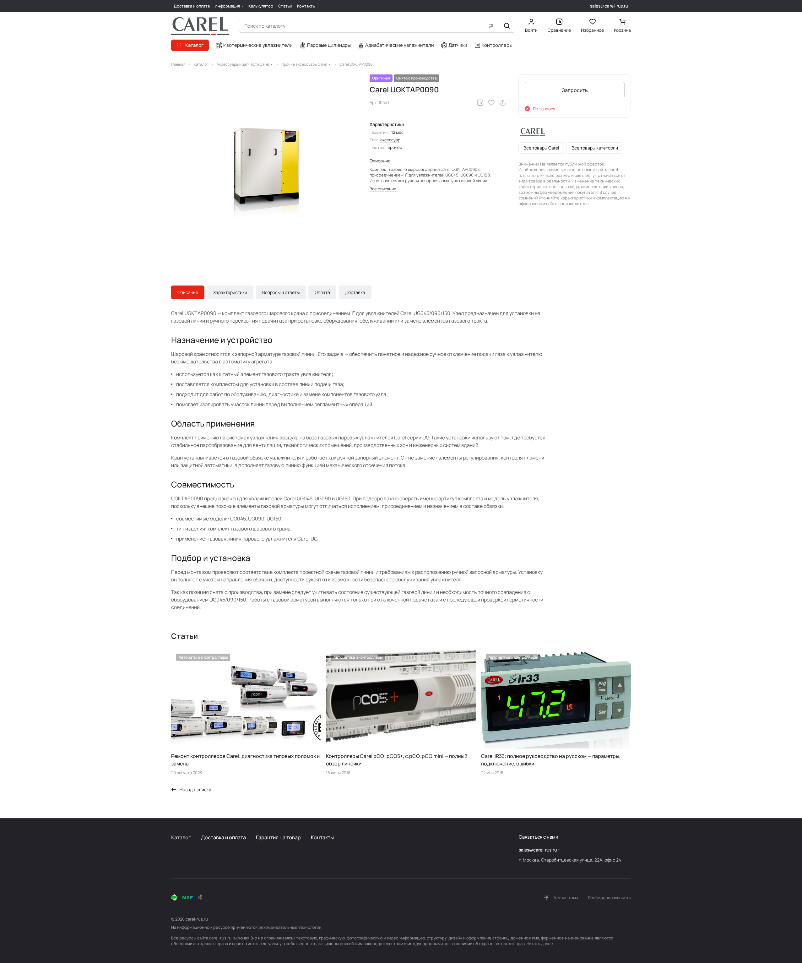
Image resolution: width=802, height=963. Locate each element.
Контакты (322, 837)
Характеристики (230, 292)
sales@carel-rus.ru (609, 6)
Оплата (322, 292)
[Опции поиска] (491, 25)
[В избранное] (491, 103)
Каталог (181, 837)
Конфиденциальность (609, 897)
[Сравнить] (480, 103)
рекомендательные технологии (289, 927)
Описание (187, 292)
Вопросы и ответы (281, 292)
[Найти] (507, 25)
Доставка (355, 292)
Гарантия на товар (278, 837)
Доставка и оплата (223, 837)
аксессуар (390, 140)
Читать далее (540, 943)
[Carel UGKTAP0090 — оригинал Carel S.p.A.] (264, 167)
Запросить (575, 90)
